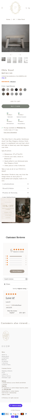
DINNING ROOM (8, 212)
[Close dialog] (29, 198)
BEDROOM (8, 217)
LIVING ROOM (8, 215)
